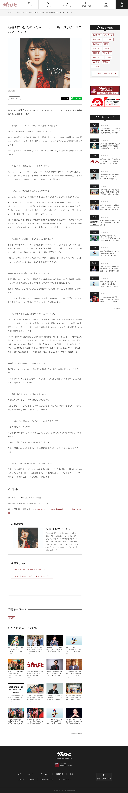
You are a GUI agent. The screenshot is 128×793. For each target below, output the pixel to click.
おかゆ (11, 618)
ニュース (30, 774)
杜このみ (96, 66)
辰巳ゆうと (108, 35)
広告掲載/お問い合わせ (47, 779)
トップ (10, 12)
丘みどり (96, 62)
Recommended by (73, 733)
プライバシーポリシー (65, 779)
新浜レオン (97, 48)
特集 (71, 774)
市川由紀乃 (97, 44)
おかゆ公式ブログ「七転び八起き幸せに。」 (30, 569)
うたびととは (20, 779)
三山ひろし (108, 39)
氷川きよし (97, 35)
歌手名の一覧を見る (105, 73)
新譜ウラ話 (20, 12)
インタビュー (44, 774)
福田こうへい (97, 57)
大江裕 (108, 57)
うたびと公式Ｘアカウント (104, 779)
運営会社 (32, 779)
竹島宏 (106, 48)
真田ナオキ (107, 53)
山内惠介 (96, 53)
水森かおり (97, 39)
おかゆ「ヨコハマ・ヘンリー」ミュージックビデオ (32, 576)
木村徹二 (106, 62)
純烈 (106, 44)
